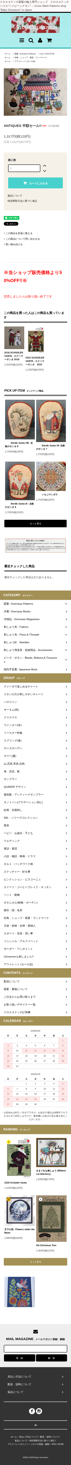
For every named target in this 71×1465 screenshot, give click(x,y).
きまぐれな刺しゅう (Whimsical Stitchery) (51, 1172)
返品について (15, 195)
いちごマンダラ (50, 494)
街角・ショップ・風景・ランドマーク (31, 57)
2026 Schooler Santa (15, 1182)
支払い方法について (28, 1437)
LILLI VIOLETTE (47, 54)
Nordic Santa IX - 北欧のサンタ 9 (19, 505)
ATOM (60, 1444)
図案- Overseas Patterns (25, 54)
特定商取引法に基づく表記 (22, 200)
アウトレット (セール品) (25, 61)
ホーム (7, 54)
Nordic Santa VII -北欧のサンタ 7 (50, 447)
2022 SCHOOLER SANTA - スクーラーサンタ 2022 (35, 361)
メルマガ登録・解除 (40, 1444)
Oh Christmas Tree (47, 1245)
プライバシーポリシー (18, 1444)
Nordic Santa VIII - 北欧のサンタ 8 (19, 445)
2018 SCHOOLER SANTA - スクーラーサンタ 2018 (13, 356)
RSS (54, 1444)
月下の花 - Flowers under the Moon (19, 1231)
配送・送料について (49, 1437)
